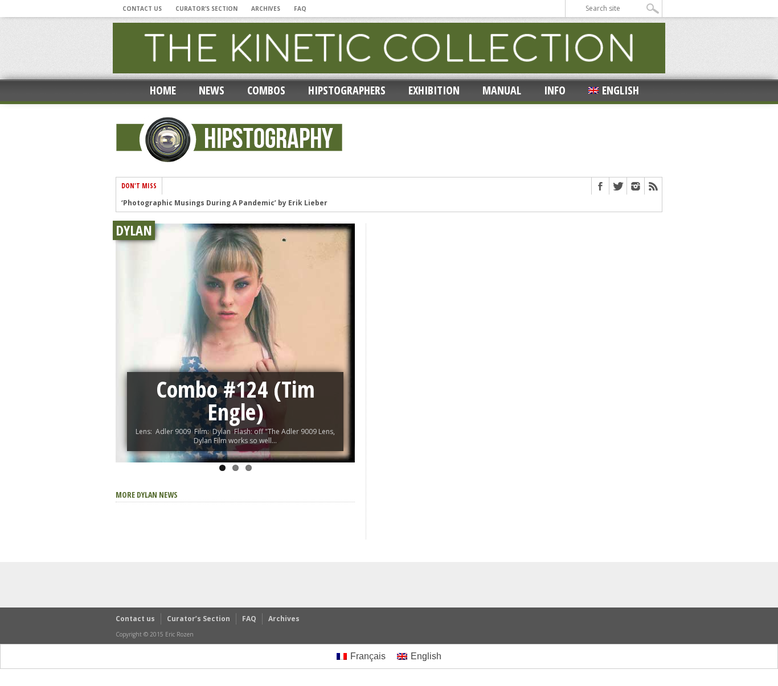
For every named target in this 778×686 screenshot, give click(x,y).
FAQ (300, 9)
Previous (127, 330)
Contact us (142, 9)
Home (163, 90)
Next (343, 330)
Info (555, 90)
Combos (266, 90)
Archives (265, 9)
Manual (501, 90)
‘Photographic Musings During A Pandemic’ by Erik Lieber (224, 203)
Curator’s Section (206, 9)
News (211, 90)
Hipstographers (347, 90)
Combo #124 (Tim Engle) (235, 400)
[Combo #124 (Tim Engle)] (235, 343)
